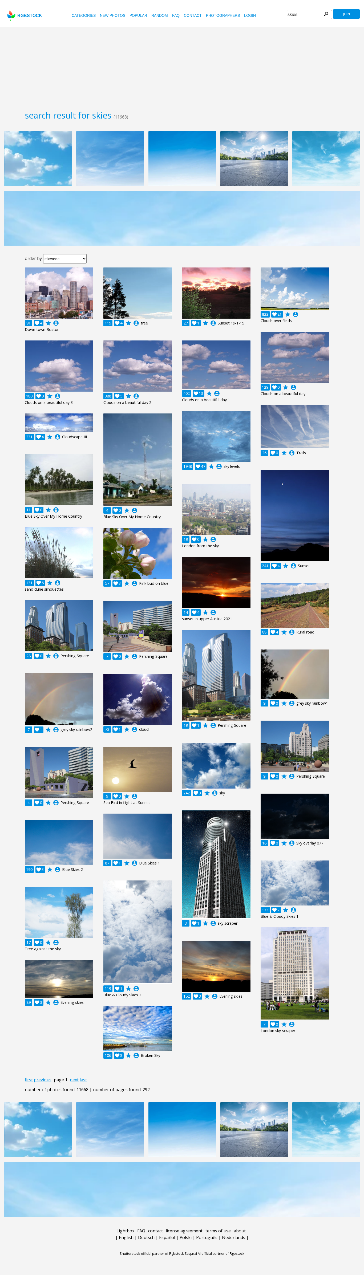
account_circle (56, 323)
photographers (223, 15)
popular (138, 15)
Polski (186, 1237)
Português (206, 1237)
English (126, 1237)
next (74, 1080)
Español (167, 1237)
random (159, 15)
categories (84, 15)
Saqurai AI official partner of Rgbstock (214, 1253)
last (83, 1080)
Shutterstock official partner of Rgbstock (152, 1253)
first (29, 1080)
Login (250, 15)
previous (42, 1080)
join (346, 14)
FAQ (176, 15)
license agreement (184, 1231)
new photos (112, 15)
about (240, 1231)
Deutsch (146, 1237)
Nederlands (233, 1237)
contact (193, 15)
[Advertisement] (182, 66)
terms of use (218, 1231)
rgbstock (29, 15)
